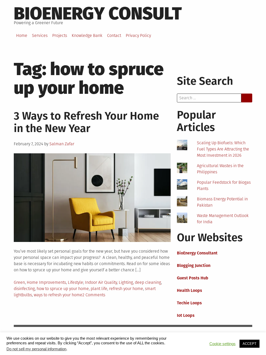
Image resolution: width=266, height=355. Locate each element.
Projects (59, 35)
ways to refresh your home (58, 294)
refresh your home (126, 288)
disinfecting (24, 288)
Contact (114, 35)
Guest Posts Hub (192, 277)
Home (21, 35)
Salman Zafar (61, 143)
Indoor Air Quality (101, 282)
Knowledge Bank (87, 35)
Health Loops (189, 290)
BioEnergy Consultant (197, 253)
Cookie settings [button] (222, 344)
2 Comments (93, 294)
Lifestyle (75, 282)
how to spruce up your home (63, 288)
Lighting (126, 282)
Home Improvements (46, 282)
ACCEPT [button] (249, 344)
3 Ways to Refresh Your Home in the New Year (86, 122)
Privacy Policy (138, 35)
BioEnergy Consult (98, 13)
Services (40, 35)
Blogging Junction (193, 265)
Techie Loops (189, 302)
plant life (99, 288)
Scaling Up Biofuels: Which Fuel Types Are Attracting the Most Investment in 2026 (223, 149)
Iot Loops (186, 315)
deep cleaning (148, 282)
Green (19, 282)
